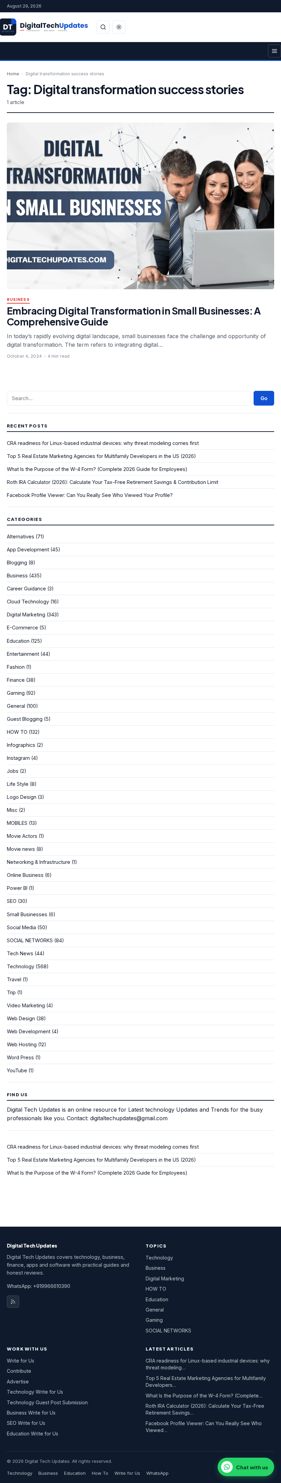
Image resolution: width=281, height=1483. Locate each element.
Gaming (16, 693)
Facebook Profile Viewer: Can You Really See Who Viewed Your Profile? (90, 495)
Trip (11, 992)
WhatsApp (157, 1473)
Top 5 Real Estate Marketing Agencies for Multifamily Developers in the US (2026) (101, 456)
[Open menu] (274, 50)
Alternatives (20, 536)
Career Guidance (26, 588)
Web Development (28, 1031)
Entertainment (23, 654)
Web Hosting (22, 1044)
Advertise (18, 1381)
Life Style (17, 784)
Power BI (17, 888)
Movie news (21, 849)
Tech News (20, 953)
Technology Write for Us (35, 1392)
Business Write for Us (31, 1413)
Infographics (21, 745)
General (16, 706)
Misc (12, 810)
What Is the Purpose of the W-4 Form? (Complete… (204, 1395)
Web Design (21, 1018)
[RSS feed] (13, 1301)
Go (263, 398)
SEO (11, 901)
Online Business (25, 875)
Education (18, 641)
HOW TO (17, 732)
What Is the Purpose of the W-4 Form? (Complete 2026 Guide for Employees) (97, 469)
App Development (28, 549)
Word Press (20, 1057)
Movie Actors (22, 836)
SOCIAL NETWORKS (30, 940)
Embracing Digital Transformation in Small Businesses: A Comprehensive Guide (134, 316)
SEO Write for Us (26, 1423)
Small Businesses (27, 914)
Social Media (21, 927)
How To (100, 1473)
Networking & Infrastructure (38, 862)
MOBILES (17, 823)
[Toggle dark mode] (118, 27)
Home (13, 73)
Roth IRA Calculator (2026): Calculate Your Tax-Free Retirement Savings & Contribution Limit (112, 482)
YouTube (17, 1070)
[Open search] (103, 27)
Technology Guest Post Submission (47, 1402)
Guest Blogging (24, 719)
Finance (16, 680)
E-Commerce (22, 627)
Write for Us (20, 1361)
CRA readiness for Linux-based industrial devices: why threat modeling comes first (103, 443)
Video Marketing (26, 1005)
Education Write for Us (32, 1433)
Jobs (13, 771)
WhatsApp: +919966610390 (38, 1286)
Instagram (18, 758)
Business (18, 300)
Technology (20, 966)
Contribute (19, 1371)
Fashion (16, 667)
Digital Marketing (26, 614)
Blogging (17, 562)
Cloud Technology (28, 601)
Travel (14, 979)
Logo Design (21, 797)
